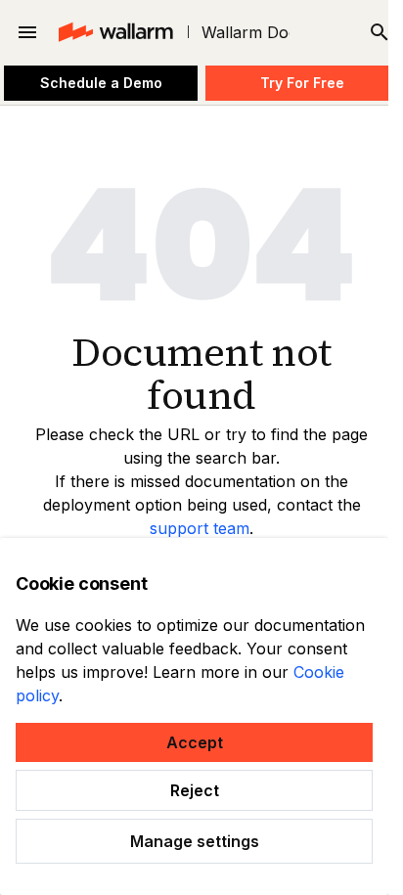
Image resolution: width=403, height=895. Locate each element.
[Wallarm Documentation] (114, 32)
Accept (194, 742)
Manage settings (194, 841)
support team (199, 528)
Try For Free (302, 82)
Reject (194, 790)
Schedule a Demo (101, 82)
